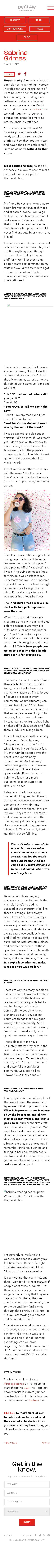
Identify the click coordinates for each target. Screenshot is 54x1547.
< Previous (10, 1443)
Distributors (15, 29)
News (40, 29)
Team (39, 20)
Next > (46, 1443)
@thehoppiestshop (14, 1384)
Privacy (8, 1535)
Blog (27, 37)
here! (26, 1388)
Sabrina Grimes (16, 55)
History (15, 20)
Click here (9, 1413)
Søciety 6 (34, 1400)
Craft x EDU (38, 110)
